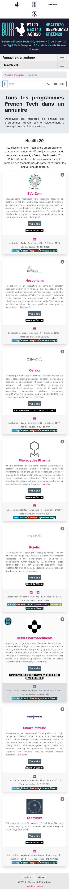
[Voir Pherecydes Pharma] (62, 441)
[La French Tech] (17, 4)
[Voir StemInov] (62, 799)
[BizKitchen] (52, 4)
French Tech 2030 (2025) (22, 675)
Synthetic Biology (48, 251)
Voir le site (34, 223)
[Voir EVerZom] (62, 175)
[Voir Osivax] (62, 351)
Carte (61, 84)
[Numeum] (35, 4)
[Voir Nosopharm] (62, 262)
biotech (24, 251)
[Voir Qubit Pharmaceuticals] (62, 619)
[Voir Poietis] (62, 528)
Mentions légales (34, 886)
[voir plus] (35, 217)
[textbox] (26, 84)
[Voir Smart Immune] (62, 709)
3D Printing (56, 604)
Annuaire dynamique (14, 75)
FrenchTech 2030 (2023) (25, 410)
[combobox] (26, 84)
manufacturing (42, 604)
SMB (16, 517)
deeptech (34, 251)
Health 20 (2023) (34, 230)
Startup (16, 251)
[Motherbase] (34, 13)
